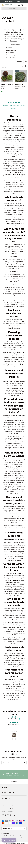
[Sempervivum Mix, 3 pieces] (7, 76)
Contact (3, 835)
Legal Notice (19, 835)
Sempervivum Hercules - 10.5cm (20, 85)
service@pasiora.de (7, 811)
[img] (14, 717)
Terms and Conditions (10, 835)
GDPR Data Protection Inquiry (15, 837)
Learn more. (20, 1)
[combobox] (14, 8)
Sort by (3, 65)
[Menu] (25, 4)
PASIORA (7, 833)
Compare (19, 61)
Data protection (4, 837)
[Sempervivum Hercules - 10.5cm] (21, 76)
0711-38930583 (6, 814)
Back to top (14, 781)
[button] (22, 4)
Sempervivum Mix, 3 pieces (7, 85)
